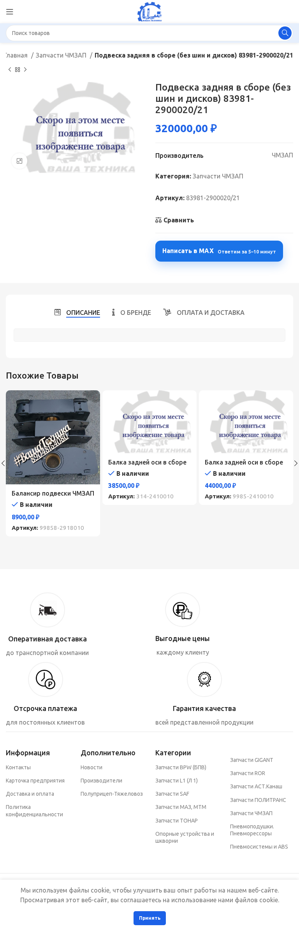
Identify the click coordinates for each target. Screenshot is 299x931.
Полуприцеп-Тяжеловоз (112, 794)
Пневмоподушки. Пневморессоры (252, 830)
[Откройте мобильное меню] (10, 11)
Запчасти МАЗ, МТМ (180, 807)
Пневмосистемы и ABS (259, 847)
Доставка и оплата (30, 794)
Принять (149, 918)
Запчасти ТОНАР (176, 820)
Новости (91, 767)
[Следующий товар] (25, 69)
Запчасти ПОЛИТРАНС (258, 800)
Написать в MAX (219, 250)
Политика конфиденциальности (34, 810)
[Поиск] (285, 33)
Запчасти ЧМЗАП (62, 55)
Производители (101, 780)
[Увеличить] (19, 161)
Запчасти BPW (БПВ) (180, 767)
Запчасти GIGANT (251, 760)
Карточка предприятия (35, 780)
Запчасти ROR (247, 773)
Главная (16, 55)
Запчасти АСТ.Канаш (256, 786)
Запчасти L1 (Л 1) (176, 780)
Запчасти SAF (172, 794)
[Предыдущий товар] (10, 69)
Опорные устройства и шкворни (184, 837)
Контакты (18, 767)
